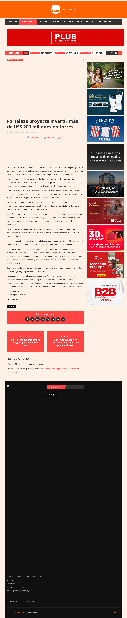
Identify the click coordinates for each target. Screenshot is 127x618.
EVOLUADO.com (28, 601)
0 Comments (38, 132)
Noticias (13, 22)
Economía (56, 22)
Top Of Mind (83, 22)
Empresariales (28, 22)
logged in (22, 364)
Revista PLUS (19, 613)
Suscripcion (105, 22)
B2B (93, 22)
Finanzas (43, 22)
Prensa (11, 132)
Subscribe (120, 613)
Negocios (68, 22)
